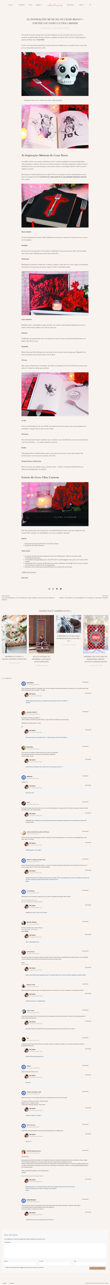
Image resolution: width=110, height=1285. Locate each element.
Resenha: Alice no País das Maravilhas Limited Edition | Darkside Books (96, 659)
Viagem (38, 5)
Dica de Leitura (46, 28)
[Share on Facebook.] (53, 589)
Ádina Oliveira (31, 1125)
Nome (6, 1261)
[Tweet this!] (61, 589)
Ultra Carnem (79, 37)
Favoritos (70, 5)
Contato (11, 1283)
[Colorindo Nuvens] (55, 4)
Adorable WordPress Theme (91, 1283)
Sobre (81, 5)
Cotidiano (21, 5)
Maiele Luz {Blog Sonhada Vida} (36, 859)
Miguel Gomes (31, 984)
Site (75, 1261)
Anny (28, 802)
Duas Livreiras (24, 964)
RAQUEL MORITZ (32, 712)
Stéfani (29, 1066)
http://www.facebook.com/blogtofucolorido (31, 902)
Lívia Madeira (31, 891)
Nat (28, 1038)
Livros (10, 5)
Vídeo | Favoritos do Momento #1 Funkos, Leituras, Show (83, 598)
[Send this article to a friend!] (49, 589)
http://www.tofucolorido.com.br (29, 900)
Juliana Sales (30, 1010)
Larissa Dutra (30, 951)
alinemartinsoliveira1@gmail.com (29, 929)
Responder (85, 682)
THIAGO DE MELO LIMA (34, 1092)
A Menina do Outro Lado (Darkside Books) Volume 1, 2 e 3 (68, 638)
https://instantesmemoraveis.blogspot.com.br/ (32, 1176)
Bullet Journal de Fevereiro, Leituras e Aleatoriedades (41, 659)
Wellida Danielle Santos (34, 1151)
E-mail (41, 1261)
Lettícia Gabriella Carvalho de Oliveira (38, 832)
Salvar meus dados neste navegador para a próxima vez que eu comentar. (25, 1267)
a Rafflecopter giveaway (28, 572)
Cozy (30, 5)
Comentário (7, 1242)
